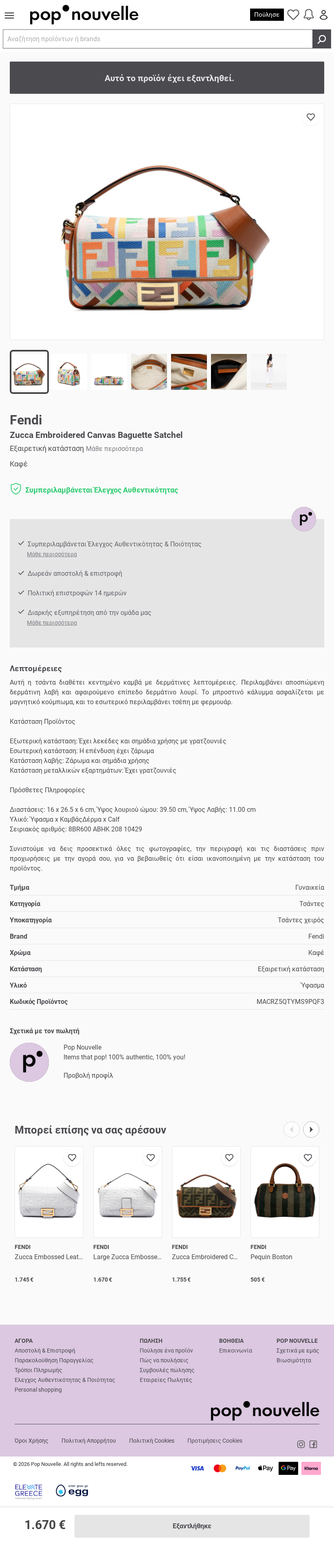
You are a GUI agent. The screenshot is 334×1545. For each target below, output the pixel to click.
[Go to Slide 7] (268, 372)
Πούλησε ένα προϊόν (166, 1350)
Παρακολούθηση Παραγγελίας (54, 1360)
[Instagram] (302, 1444)
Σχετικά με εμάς (298, 1350)
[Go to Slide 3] (109, 372)
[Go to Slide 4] (149, 372)
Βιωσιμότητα (294, 1360)
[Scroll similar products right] (311, 1129)
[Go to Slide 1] (29, 372)
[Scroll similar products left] (291, 1129)
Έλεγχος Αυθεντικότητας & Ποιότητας (65, 1380)
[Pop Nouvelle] (304, 519)
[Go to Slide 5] (189, 372)
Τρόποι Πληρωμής (38, 1370)
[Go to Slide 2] (69, 372)
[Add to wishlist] (311, 117)
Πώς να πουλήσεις (164, 1360)
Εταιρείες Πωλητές (166, 1380)
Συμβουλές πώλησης (167, 1370)
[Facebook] (313, 1444)
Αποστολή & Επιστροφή (45, 1350)
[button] (167, 222)
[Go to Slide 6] (228, 372)
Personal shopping (38, 1389)
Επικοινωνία (235, 1350)
